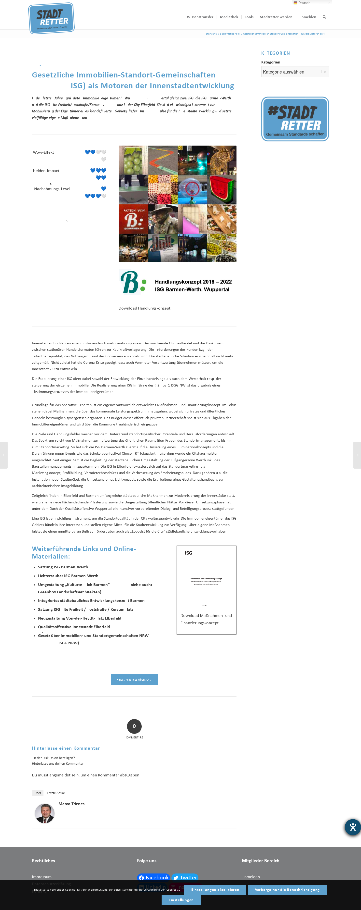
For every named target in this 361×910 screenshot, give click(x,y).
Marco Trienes (71, 804)
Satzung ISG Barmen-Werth (63, 567)
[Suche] (324, 17)
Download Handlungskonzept (144, 308)
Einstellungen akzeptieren (215, 890)
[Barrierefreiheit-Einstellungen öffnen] (353, 827)
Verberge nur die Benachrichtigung (287, 890)
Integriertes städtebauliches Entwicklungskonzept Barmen (91, 600)
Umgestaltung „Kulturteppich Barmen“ (74, 585)
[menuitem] (200, 17)
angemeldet (59, 775)
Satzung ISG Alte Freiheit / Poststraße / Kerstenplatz (85, 609)
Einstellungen (181, 900)
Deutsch (303, 3)
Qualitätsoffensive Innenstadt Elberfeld (74, 627)
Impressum (42, 877)
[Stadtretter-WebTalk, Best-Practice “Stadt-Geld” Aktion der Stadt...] (4, 455)
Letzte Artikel (56, 793)
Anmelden (251, 877)
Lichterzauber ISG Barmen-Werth (68, 576)
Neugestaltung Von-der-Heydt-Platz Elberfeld (79, 618)
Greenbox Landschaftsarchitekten (69, 592)
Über (37, 793)
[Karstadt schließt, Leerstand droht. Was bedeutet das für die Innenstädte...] (357, 455)
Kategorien (270, 62)
